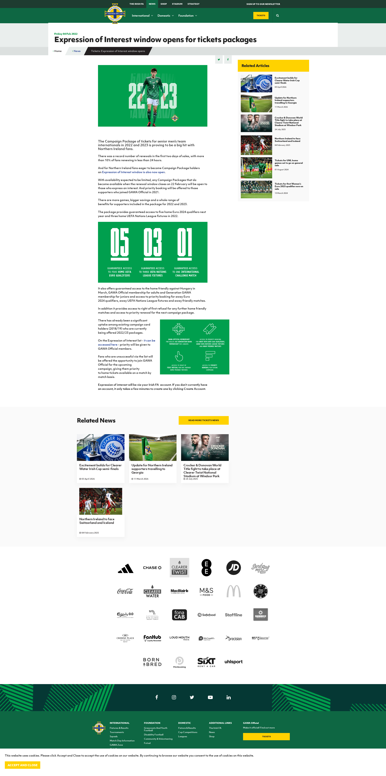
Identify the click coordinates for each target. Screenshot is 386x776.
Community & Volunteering (158, 738)
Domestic (164, 15)
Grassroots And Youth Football (155, 729)
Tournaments (117, 732)
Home (58, 51)
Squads (114, 736)
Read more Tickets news (203, 420)
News (152, 3)
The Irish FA (137, 3)
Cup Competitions (187, 732)
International (141, 15)
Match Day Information (122, 740)
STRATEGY (193, 3)
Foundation (186, 15)
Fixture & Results (187, 727)
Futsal (147, 742)
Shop (164, 3)
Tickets (266, 736)
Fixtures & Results (119, 727)
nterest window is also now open (143, 172)
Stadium (177, 3)
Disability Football (153, 734)
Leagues (182, 736)
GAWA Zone (116, 744)
